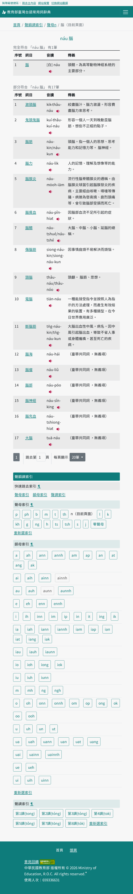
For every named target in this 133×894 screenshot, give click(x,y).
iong (44, 664)
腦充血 (30, 416)
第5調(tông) (25, 823)
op (88, 703)
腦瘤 (29, 369)
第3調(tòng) (77, 813)
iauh (33, 651)
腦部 (29, 385)
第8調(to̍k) (76, 823)
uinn (45, 780)
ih (26, 616)
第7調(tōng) (51, 823)
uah (31, 741)
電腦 (29, 298)
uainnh (53, 754)
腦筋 (29, 141)
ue (17, 767)
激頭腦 (30, 104)
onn (42, 703)
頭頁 (73, 850)
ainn (45, 577)
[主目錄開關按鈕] (125, 12)
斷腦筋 (30, 326)
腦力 (29, 163)
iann (45, 629)
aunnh (65, 590)
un (41, 728)
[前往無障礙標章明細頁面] (47, 861)
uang (94, 741)
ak (32, 565)
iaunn (50, 651)
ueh (31, 767)
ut (53, 728)
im (53, 616)
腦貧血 (30, 212)
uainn (34, 754)
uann (47, 741)
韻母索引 (40, 494)
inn (39, 616)
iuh (29, 677)
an (101, 555)
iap (93, 629)
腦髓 (29, 227)
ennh (58, 603)
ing (101, 616)
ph (26, 514)
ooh (31, 715)
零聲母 (98, 524)
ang (18, 565)
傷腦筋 (30, 249)
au (17, 590)
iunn (45, 677)
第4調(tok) (102, 813)
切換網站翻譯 (59, 3)
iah (29, 629)
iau (18, 651)
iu (17, 677)
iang (32, 639)
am (74, 555)
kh (17, 524)
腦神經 (30, 400)
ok (116, 703)
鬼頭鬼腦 (32, 119)
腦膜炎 (30, 178)
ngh (57, 690)
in (77, 616)
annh (58, 555)
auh (31, 590)
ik (114, 616)
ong (102, 703)
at (113, 555)
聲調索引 (58, 494)
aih (29, 577)
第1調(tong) (25, 813)
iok (59, 664)
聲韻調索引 (34, 24)
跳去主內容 (29, 3)
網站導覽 (43, 3)
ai (17, 577)
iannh (62, 629)
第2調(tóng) (51, 813)
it (89, 616)
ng (37, 524)
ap (88, 555)
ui (17, 780)
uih (29, 780)
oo (17, 715)
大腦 (29, 437)
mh (30, 690)
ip (65, 616)
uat (78, 741)
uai (18, 754)
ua (17, 741)
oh (28, 703)
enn (42, 603)
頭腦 (29, 277)
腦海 (29, 353)
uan (63, 741)
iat (17, 639)
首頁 (16, 24)
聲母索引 (22, 494)
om (74, 703)
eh (28, 603)
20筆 (76, 457)
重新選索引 (23, 532)
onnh (58, 703)
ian (107, 629)
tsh (67, 524)
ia (17, 629)
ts (56, 524)
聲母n (51, 24)
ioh (29, 664)
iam (79, 629)
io (17, 664)
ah (28, 555)
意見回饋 (31, 861)
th (64, 514)
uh (28, 728)
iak (47, 639)
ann (42, 555)
